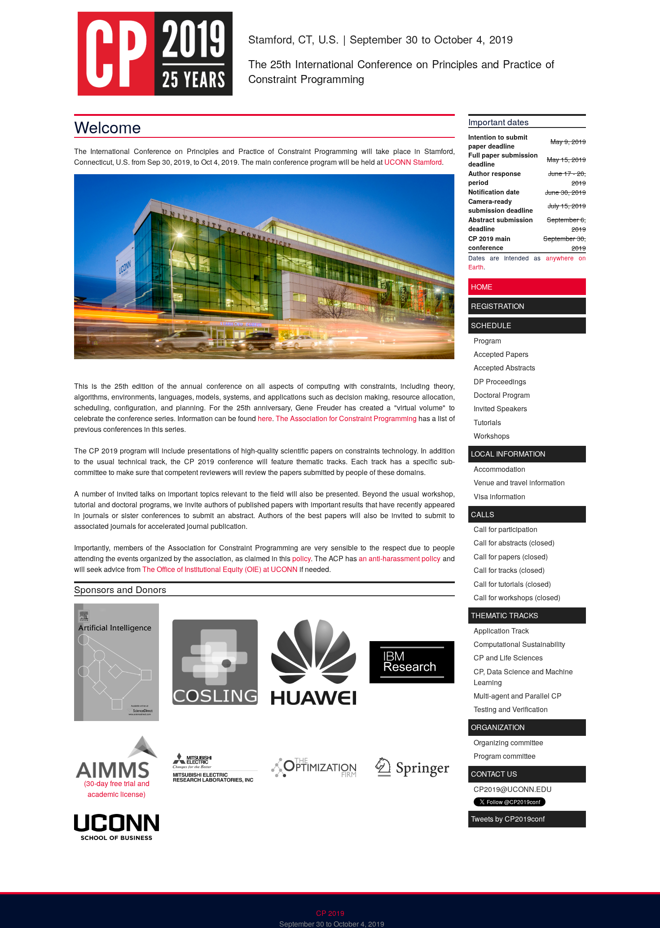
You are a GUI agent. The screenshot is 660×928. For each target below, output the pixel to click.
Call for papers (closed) (511, 556)
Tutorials (487, 422)
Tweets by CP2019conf (508, 819)
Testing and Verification (511, 709)
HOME (482, 286)
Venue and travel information (519, 482)
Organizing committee (508, 742)
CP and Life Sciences (508, 657)
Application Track (501, 630)
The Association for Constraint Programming (346, 418)
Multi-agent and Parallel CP (518, 696)
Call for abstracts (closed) (514, 542)
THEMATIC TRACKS (504, 615)
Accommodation (499, 469)
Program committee (505, 756)
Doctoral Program (502, 395)
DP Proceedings (500, 381)
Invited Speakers (500, 408)
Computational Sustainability (519, 644)
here (265, 418)
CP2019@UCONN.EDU (513, 789)
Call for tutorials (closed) (512, 584)
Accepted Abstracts (504, 367)
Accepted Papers (501, 354)
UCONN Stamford (413, 162)
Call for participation (505, 529)
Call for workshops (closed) (517, 597)
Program (487, 340)
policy (301, 558)
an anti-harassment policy (399, 558)
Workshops (492, 436)
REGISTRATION (497, 306)
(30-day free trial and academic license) (117, 788)
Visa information (499, 496)
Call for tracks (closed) (509, 570)
